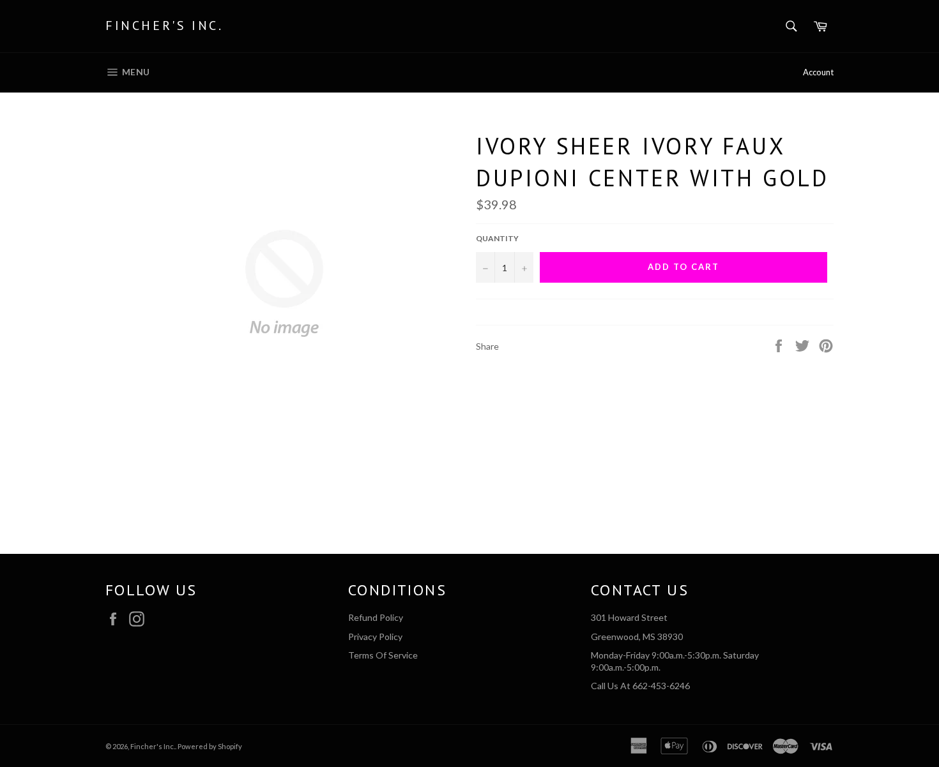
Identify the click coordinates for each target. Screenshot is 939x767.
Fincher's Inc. (164, 25)
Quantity (497, 238)
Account (818, 72)
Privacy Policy (375, 636)
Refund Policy (375, 617)
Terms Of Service (383, 655)
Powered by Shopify (210, 746)
